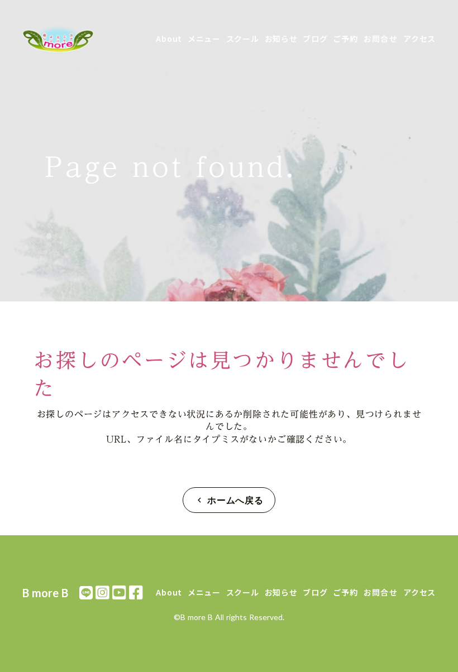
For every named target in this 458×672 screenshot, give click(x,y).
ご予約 (345, 38)
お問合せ (381, 38)
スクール (242, 38)
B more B (45, 592)
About (169, 38)
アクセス (419, 38)
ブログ (315, 38)
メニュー (204, 38)
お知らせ (281, 38)
